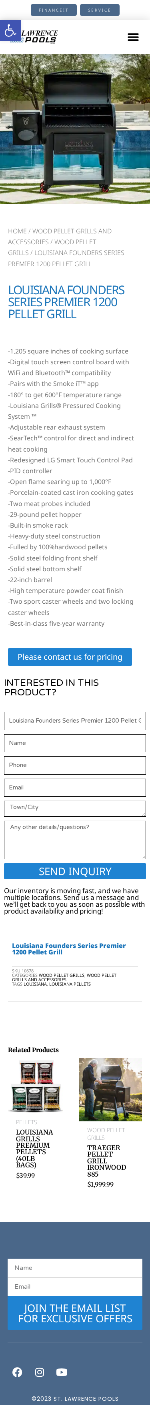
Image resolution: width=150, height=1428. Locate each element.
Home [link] (17, 231)
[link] (10, 30)
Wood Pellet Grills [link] (61, 975)
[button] (133, 37)
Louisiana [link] (35, 984)
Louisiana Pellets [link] (70, 984)
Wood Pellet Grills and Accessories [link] (64, 977)
